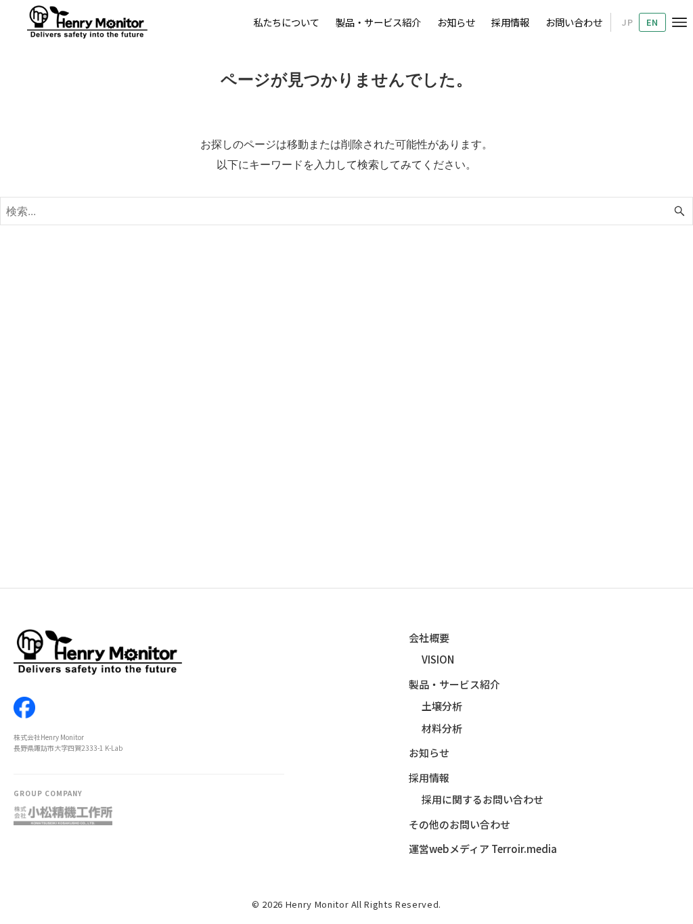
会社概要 (429, 637)
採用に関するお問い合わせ (482, 799)
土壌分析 (442, 706)
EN (652, 22)
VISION (438, 659)
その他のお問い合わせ (459, 824)
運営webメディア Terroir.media (483, 848)
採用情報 (429, 777)
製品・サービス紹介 (454, 684)
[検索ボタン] (679, 211)
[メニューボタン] (679, 22)
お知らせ (429, 752)
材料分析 (442, 728)
